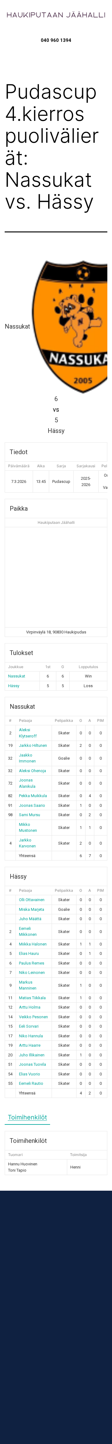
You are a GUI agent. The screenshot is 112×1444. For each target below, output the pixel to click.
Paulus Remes (31, 963)
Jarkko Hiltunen (33, 745)
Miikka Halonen (33, 944)
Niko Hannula (31, 1036)
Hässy (13, 685)
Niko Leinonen (32, 972)
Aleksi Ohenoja (32, 770)
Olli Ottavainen (31, 899)
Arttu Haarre (29, 1045)
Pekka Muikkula (33, 795)
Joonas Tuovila (32, 1064)
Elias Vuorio (29, 1074)
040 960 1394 (56, 40)
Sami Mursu (29, 814)
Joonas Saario (32, 805)
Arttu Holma (29, 1007)
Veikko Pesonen (33, 1017)
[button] (56, 56)
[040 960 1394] (56, 32)
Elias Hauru (29, 953)
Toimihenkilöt (27, 1117)
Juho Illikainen (31, 1055)
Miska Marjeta (31, 909)
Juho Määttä (30, 918)
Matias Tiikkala (32, 997)
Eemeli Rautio (31, 1083)
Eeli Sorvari (29, 1026)
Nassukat (16, 676)
